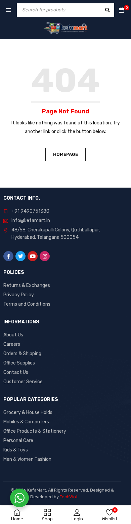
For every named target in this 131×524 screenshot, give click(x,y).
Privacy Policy (18, 295)
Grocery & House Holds (27, 412)
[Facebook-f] (8, 256)
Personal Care (18, 440)
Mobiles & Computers (26, 422)
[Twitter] (20, 256)
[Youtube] (33, 256)
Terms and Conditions (26, 304)
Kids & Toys (15, 450)
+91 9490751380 (30, 211)
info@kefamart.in (30, 220)
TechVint (69, 496)
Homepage (65, 154)
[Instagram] (45, 256)
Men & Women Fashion (27, 459)
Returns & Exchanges (26, 285)
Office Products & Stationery (34, 431)
